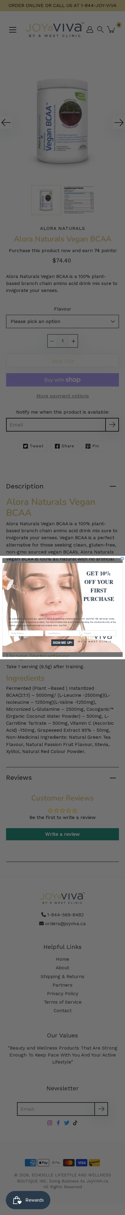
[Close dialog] (122, 558)
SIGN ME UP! (62, 642)
